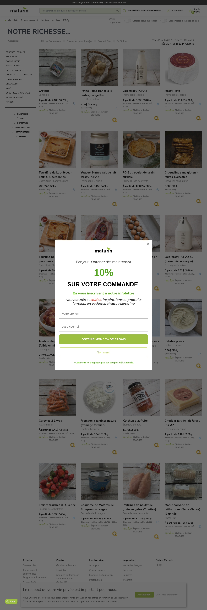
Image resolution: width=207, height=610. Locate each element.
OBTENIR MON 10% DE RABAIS (104, 339)
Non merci (103, 352)
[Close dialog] (148, 244)
